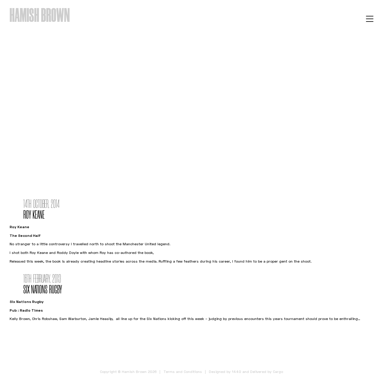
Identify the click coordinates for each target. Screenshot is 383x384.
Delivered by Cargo (266, 371)
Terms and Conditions (182, 371)
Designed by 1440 (225, 371)
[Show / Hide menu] (369, 18)
